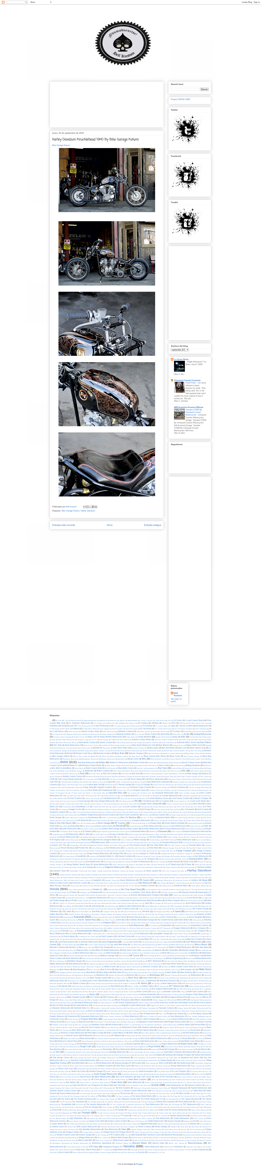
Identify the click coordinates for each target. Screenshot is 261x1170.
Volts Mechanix (188, 1132)
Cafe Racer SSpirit (190, 779)
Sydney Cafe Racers (72, 1088)
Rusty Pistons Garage (185, 1049)
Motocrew (130, 975)
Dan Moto (88, 809)
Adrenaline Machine (160, 731)
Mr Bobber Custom (78, 983)
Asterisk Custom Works (141, 739)
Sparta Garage (167, 1074)
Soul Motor (78, 1074)
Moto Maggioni (61, 972)
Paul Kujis (124, 1011)
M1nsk (189, 944)
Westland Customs (177, 1137)
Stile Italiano (71, 1082)
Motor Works (148, 978)
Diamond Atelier (163, 817)
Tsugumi (84, 1116)
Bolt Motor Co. (72, 765)
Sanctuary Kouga (128, 1055)
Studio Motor (116, 1082)
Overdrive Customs (100, 1008)
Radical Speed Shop (100, 1022)
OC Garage (122, 997)
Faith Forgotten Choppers (126, 837)
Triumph (85, 1112)
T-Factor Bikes (94, 1088)
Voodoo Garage (85, 1135)
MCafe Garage (149, 956)
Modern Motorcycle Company (91, 967)
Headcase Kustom (181, 880)
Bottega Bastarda (193, 765)
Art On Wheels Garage (100, 739)
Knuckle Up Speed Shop (79, 925)
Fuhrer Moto (142, 848)
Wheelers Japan (205, 1137)
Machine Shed (87, 947)
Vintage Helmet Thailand (91, 1132)
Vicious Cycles (63, 1129)
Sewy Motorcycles (118, 1060)
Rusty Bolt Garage (166, 1049)
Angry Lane (92, 737)
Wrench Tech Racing (176, 1143)
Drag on (144, 823)
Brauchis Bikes (177, 768)
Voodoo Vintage (100, 1135)
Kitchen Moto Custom (123, 923)
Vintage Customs (73, 1132)
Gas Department (68, 856)
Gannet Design (141, 851)
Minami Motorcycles (131, 964)
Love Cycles (134, 942)
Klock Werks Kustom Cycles (195, 923)
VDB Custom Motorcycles (86, 1127)
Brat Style (162, 768)
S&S (58, 1052)
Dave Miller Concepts (76, 812)
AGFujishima (188, 731)
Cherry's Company (177, 787)
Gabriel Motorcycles (79, 851)
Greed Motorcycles (101, 864)
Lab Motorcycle (142, 933)
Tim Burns (79, 1104)
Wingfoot (135, 1140)
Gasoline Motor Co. (107, 856)
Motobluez (100, 975)
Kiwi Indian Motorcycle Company (145, 923)
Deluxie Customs (159, 815)
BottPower (207, 765)
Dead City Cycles (181, 812)
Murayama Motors (203, 983)
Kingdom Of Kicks (94, 923)
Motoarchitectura (65, 975)
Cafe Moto (102, 779)
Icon (156, 892)
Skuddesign (93, 1069)
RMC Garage (133, 1038)
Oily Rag (193, 1000)
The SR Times (64, 1102)
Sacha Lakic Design (136, 1052)
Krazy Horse (99, 928)
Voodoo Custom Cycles (66, 1135)
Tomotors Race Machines (73, 1107)
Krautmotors (87, 928)
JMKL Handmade (176, 906)
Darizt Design (145, 809)
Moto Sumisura (186, 972)
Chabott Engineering (202, 784)
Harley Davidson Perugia (92, 877)
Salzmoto (69, 1055)
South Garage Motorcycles (105, 1074)
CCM (136, 784)
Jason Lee (138, 903)
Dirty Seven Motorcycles (66, 820)
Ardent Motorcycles (204, 737)
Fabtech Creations (97, 837)
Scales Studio (92, 1057)
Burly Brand (100, 776)
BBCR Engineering (87, 750)
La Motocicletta (96, 933)
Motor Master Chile (118, 978)
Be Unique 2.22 (102, 750)
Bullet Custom (164, 773)
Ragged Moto (115, 1022)
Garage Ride (118, 853)
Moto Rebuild (159, 972)
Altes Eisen (177, 734)
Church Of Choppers (57, 793)
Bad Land (126, 745)
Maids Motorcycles (111, 950)
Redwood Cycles (183, 1027)
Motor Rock (133, 978)
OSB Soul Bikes (190, 1005)
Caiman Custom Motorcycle (124, 782)
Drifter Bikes (63, 826)
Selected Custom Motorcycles (83, 1060)
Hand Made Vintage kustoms (98, 871)
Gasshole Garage (142, 856)
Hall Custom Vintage (187, 867)
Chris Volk (190, 790)
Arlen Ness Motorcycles (66, 739)
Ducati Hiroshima (135, 826)
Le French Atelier (68, 936)
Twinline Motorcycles (178, 1116)
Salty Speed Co (57, 1055)
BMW (64, 762)
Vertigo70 (174, 1127)
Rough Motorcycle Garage (105, 1046)
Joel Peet (68, 909)
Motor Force (82, 978)
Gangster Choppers (125, 851)
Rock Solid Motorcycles (144, 1041)
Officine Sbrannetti (141, 1000)
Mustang (53, 986)
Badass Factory (178, 745)
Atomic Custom (106, 742)
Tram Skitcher (150, 1110)
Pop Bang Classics (201, 1014)
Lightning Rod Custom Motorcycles (124, 939)
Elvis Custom (175, 831)
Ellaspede (162, 831)
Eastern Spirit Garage (110, 829)
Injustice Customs (138, 898)
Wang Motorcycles (189, 1135)
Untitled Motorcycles (155, 1121)
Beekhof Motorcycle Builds (152, 750)
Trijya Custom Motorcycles (200, 1110)
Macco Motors (201, 944)
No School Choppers (113, 991)
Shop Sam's (74, 1066)
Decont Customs (109, 815)
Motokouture (196, 975)
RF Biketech (116, 1035)
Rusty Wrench (201, 1049)
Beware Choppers (136, 753)
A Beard (75, 729)
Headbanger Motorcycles (163, 880)
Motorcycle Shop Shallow (200, 978)
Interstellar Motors (171, 898)
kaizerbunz (87, 914)
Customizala (67, 807)
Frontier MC (83, 848)
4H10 (173, 723)
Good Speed (108, 862)
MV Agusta (63, 986)
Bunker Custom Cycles (72, 776)
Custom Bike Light (80, 804)
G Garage (55, 851)
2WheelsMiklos (120, 723)
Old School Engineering (125, 1003)
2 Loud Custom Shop (194, 720)
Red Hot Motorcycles (111, 1027)
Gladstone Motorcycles (166, 859)
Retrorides (167, 1033)
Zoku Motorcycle (129, 1152)
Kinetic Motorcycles (78, 923)
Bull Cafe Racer (94, 773)
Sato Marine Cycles (61, 1057)
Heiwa (204, 880)
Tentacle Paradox (96, 1093)
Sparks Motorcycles (153, 1074)
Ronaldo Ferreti (57, 1046)
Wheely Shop (70, 1140)
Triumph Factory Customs (106, 1113)
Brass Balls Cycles (125, 768)
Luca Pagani (163, 942)
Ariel (53, 739)
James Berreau (89, 903)
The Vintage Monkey (95, 1102)
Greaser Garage (203, 862)
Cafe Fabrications (88, 779)
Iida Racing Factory (187, 892)
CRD (136, 801)
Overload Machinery (117, 1008)
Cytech (171, 807)
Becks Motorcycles (133, 750)
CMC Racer (74, 796)
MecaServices (102, 958)
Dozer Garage (104, 823)
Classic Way (101, 793)
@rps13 (122, 720)
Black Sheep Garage (191, 756)
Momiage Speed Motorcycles (129, 967)
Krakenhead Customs (200, 925)
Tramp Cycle (163, 1110)
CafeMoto (85, 782)
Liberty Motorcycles (92, 939)
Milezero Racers (104, 964)
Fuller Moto (153, 848)
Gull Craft (205, 864)
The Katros (65, 1099)
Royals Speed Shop (193, 1046)
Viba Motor (195, 1127)
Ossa (200, 1005)
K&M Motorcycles (191, 911)
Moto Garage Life (188, 969)
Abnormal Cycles (131, 729)
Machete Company (57, 947)
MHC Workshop (154, 961)
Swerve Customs (195, 1085)
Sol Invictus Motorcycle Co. (199, 1071)
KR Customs (153, 925)
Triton (74, 1113)
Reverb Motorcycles (191, 1033)
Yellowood (167, 1147)
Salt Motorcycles (205, 1052)
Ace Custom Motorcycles (163, 729)
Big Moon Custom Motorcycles (173, 753)
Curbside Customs (65, 804)
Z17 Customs (105, 1150)
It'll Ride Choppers (172, 900)
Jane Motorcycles (103, 903)
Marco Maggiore (55, 953)
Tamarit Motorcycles (199, 1088)
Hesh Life (119, 883)
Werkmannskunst (137, 1137)
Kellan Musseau (135, 917)
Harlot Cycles (189, 877)
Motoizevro (184, 975)
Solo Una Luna (55, 1074)
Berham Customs (104, 753)
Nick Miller (124, 989)
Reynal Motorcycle (102, 1035)
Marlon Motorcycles (152, 953)
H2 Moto (99, 867)
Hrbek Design (62, 892)
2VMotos (109, 723)
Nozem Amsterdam (148, 994)
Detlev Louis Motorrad (110, 817)
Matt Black (81, 956)
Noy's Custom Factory (130, 994)
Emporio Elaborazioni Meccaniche (197, 831)
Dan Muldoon (99, 809)
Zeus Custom (64, 1152)
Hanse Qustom (152, 871)
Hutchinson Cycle (124, 892)
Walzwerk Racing (171, 1135)
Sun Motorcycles (195, 1082)
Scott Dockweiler (139, 1057)
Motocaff (120, 975)
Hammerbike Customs (77, 871)
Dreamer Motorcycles (195, 823)
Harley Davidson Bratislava (90, 875)
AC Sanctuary (145, 729)
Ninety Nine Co (200, 989)
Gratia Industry (174, 862)
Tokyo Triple (204, 1104)
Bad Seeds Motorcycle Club (143, 745)
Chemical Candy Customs (187, 380)
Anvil (149, 737)
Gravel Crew (188, 862)
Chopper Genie (154, 790)
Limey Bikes (144, 939)
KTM (63, 931)
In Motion (124, 895)
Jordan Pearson (144, 909)
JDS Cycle (167, 903)
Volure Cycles (201, 1132)
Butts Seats (156, 776)
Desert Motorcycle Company (75, 817)
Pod (188, 1014)
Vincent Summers (196, 1129)
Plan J (161, 1014)
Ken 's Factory (167, 917)
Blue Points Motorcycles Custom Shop (191, 759)
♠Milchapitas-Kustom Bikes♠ (188, 407)
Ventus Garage (161, 1127)
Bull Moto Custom (149, 773)
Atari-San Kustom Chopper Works (167, 739)
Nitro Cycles (67, 991)
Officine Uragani (158, 1000)
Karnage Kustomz (164, 914)
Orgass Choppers (112, 1005)
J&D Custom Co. (62, 903)
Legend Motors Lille (161, 936)
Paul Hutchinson (113, 1011)
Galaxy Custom (94, 851)
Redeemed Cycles (129, 1027)
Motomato (71, 978)
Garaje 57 (173, 853)
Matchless (195, 953)
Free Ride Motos (157, 845)
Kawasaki (79, 917)
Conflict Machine (58, 798)
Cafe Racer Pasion (174, 779)
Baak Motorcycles (72, 745)
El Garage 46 (75, 831)
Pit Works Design (114, 1014)
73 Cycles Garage (120, 726)
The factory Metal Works (142, 1096)
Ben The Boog (196, 750)
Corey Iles (123, 798)
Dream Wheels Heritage (174, 823)
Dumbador (165, 826)
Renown (185, 1030)
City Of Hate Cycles (75, 793)
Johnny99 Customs (94, 909)
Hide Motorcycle (145, 883)
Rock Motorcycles (111, 1041)
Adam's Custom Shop (90, 731)
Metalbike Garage (74, 961)
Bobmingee (175, 762)
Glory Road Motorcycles (74, 862)
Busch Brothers (112, 776)
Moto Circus (93, 969)
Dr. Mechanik (134, 823)
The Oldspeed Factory (127, 1099)
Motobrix (111, 975)
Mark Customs (98, 953)
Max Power (123, 956)
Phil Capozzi (77, 1014)
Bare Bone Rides (120, 748)
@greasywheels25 (90, 720)
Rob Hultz (198, 1038)
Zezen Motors (77, 1152)
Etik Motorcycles (172, 834)
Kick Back (122, 920)
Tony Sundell (120, 1107)
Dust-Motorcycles (179, 826)
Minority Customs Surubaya (150, 964)
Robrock (99, 1041)
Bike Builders (206, 753)
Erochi (104, 834)
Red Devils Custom (71, 1027)
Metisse (111, 961)
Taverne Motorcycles (68, 1093)
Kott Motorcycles (136, 925)
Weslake (149, 1137)
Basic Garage (62, 750)
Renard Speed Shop (145, 1030)
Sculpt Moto (173, 1057)
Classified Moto (115, 793)
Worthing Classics (122, 1143)
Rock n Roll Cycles (125, 1041)
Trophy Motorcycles (178, 1113)
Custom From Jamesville (151, 804)
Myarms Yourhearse (93, 986)
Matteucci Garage (107, 956)
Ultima (100, 1118)
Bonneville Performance (148, 765)
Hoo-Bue (87, 889)
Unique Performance (137, 1121)
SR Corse (95, 1079)
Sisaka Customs (196, 1066)
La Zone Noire (181, 359)
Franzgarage (74, 845)
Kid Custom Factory (165, 920)
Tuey (141, 1116)
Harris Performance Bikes (59, 880)
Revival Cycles (72, 1035)
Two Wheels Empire (59, 1118)
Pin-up (87, 1014)
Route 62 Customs (124, 1046)
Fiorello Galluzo (155, 840)
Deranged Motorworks (201, 815)
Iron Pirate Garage (57, 900)
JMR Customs (190, 906)
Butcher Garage (126, 776)
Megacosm (151, 958)
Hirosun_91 (86, 886)
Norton (92, 994)
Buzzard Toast (168, 776)
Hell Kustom (178, 694)
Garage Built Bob (166, 851)
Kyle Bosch (146, 931)
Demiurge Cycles (175, 815)
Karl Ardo (151, 914)
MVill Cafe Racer (78, 986)
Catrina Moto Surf (94, 784)
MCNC (172, 956)
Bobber (102, 762)
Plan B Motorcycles (148, 1014)
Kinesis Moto (64, 923)
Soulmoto (88, 1074)
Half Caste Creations (170, 867)
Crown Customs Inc (180, 801)
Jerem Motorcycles (193, 903)
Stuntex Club (149, 1082)
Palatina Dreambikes (149, 1008)
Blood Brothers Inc (157, 759)
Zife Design (89, 1152)
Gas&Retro (81, 856)
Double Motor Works (193, 820)
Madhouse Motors (56, 950)
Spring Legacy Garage (79, 1079)
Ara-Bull (192, 737)
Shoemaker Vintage (202, 1063)
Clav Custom (132, 793)
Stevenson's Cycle (56, 1082)
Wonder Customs (205, 1140)
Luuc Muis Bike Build (118, 944)
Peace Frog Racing (149, 1011)
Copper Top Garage (92, 798)
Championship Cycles (72, 787)
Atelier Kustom (199, 739)
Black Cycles (174, 756)
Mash (164, 953)
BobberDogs (164, 762)
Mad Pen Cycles (139, 947)
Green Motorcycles (119, 864)
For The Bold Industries (132, 842)
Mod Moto (60, 967)
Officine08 (170, 1000)
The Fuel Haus (200, 1096)
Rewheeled (87, 1035)
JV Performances (133, 911)
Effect (200, 829)
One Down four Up (163, 1003)
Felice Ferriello (125, 840)
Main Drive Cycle (129, 950)
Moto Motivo (104, 972)
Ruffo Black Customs (93, 1049)
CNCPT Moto (85, 796)
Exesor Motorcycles (68, 837)
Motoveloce (194, 981)
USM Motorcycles (84, 1124)
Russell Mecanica (141, 1049)
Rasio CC (192, 1022)
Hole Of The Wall (131, 886)
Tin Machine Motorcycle (134, 1104)
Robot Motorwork (87, 1041)
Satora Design (78, 1057)
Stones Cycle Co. (85, 1082)
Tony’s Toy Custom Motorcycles (156, 1107)
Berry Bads (119, 753)
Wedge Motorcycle (86, 1137)
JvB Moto (146, 911)
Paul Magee (135, 1011)
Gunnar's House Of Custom (59, 867)
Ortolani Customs (176, 1005)
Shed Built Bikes (78, 1063)
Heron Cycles (108, 883)
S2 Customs (68, 1052)
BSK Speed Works (197, 771)
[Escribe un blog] (87, 506)
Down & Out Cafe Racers (61, 823)
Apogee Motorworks (162, 737)
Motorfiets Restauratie (137, 981)
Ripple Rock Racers (70, 1038)
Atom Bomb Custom (87, 742)
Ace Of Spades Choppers (183, 729)
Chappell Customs (104, 787)
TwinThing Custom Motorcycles (200, 1116)
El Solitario (87, 831)
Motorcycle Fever (163, 978)
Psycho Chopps (148, 1016)
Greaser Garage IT (56, 864)
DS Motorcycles (88, 826)
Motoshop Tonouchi (168, 981)
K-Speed (177, 911)
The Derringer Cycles (77, 1096)
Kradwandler (166, 925)
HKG (104, 886)
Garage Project (78, 853)
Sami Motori (115, 1055)
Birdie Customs (123, 756)
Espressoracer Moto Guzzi (154, 834)
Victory (73, 1129)
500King (182, 723)
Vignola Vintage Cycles (139, 1129)
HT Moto (73, 892)
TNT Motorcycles (190, 1104)
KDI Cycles (108, 917)
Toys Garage (91, 1110)
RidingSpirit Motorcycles (183, 1035)
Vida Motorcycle (111, 1129)
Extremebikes (83, 837)
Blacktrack (121, 759)
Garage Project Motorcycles (97, 853)
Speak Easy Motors (183, 1074)
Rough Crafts (86, 1046)
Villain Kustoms (156, 1129)
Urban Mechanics (205, 1121)
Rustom (154, 1049)
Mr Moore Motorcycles (96, 983)
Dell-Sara (145, 815)
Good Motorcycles (93, 862)
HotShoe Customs (175, 889)
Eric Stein (96, 834)
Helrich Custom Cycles (59, 883)
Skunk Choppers (106, 1069)
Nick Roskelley (144, 989)
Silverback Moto (149, 1066)
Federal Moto (86, 840)
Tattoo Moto (198, 1091)
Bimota (112, 756)
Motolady (62, 978)
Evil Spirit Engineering (188, 834)
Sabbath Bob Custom (83, 1052)
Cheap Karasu (121, 787)
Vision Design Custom (157, 1132)
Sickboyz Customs (105, 1066)
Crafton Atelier (55, 801)
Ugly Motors (91, 1118)
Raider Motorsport (129, 1022)
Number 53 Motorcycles (174, 994)
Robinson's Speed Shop (67, 1041)
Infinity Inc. (82, 898)
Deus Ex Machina (128, 817)
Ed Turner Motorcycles (172, 829)
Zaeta (133, 1150)
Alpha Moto (165, 734)
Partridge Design (66, 1011)
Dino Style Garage (181, 817)
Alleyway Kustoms (123, 734)
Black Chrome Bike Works (155, 756)
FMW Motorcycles (98, 842)
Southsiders (126, 1074)
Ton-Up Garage (91, 1107)
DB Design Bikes (120, 812)
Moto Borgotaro (79, 969)
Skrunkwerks (81, 1069)
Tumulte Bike (150, 1116)
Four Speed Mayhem (204, 842)
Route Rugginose (140, 1046)
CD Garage (145, 784)
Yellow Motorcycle (151, 1147)
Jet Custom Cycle (81, 906)
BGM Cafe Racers (153, 753)
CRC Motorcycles (125, 801)
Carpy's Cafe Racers (68, 784)
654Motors (54, 726)
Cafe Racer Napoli (134, 779)
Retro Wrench (157, 1033)
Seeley (65, 1060)
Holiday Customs (148, 886)
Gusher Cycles (77, 867)
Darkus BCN (174, 809)
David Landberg (106, 812)
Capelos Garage (178, 782)
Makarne (158, 950)
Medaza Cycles (124, 958)
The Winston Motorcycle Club (115, 1102)
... (51, 720)
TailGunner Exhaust (141, 1088)
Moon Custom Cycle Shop (182, 967)
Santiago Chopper (183, 1055)
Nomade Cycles (170, 991)
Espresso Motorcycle (135, 834)
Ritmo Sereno (85, 1038)
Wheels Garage (57, 1140)
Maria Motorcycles (82, 953)
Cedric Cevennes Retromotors (163, 784)
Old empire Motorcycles (83, 1003)
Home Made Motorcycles (200, 886)
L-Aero (175, 931)
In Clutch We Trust (111, 895)
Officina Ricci (194, 997)
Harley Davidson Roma (131, 877)
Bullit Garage (192, 773)
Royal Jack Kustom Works (174, 1046)
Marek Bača (68, 953)
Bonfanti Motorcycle (130, 765)
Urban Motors (57, 1124)
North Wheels (65, 994)
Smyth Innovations (146, 1071)
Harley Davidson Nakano (72, 877)
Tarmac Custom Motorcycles (135, 1091)
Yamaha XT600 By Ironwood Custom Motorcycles (194, 412)
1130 (169, 720)
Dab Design (62, 809)
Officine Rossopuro (122, 1000)
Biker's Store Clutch (80, 756)
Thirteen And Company (165, 1102)
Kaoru (142, 914)
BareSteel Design (138, 748)
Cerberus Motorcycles (184, 784)
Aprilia (174, 737)
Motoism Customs (171, 975)
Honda (54, 889)
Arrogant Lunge (83, 739)
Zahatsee (141, 1150)
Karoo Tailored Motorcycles (183, 914)
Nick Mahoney (113, 989)
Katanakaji (67, 917)
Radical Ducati (56, 1022)
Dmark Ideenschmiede (99, 820)
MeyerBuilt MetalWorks (137, 961)
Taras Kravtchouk (100, 1091)
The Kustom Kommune (83, 1099)
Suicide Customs (163, 1082)
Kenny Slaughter (195, 917)
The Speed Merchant (190, 1099)
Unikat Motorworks (181, 1118)
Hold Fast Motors (116, 886)
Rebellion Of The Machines (144, 1025)
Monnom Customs (150, 967)
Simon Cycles (163, 1066)
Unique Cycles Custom (117, 1121)
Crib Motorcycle (148, 801)
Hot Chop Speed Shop (131, 889)
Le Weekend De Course (86, 936)
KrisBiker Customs (112, 928)
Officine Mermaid (78, 1000)
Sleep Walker (170, 1069)
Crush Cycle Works (198, 801)
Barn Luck (182, 748)
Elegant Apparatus (102, 831)
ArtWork (114, 739)
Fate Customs (191, 837)
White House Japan (121, 1140)
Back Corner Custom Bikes (93, 745)
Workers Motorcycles (80, 1143)
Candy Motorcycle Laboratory (157, 782)
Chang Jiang (88, 787)
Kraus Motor (75, 928)
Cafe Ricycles (204, 779)
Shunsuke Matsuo (88, 1066)
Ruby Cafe (68, 1049)
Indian (166, 895)
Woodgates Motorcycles (60, 1143)
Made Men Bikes (201, 947)
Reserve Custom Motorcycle (72, 1033)
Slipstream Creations (184, 1069)
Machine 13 (74, 947)
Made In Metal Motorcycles (180, 947)
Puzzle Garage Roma (110, 1019)
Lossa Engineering (109, 942)
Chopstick (180, 790)
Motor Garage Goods (98, 978)
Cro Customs (163, 801)
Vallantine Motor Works (165, 1124)
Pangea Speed (182, 1008)
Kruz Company (199, 928)
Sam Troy (90, 1055)
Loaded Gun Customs (193, 939)
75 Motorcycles (134, 726)
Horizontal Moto (113, 889)
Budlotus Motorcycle (70, 773)
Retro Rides (145, 1033)
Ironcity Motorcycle (112, 900)
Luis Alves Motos (67, 944)
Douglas (206, 820)
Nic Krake (101, 989)
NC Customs (161, 986)
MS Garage (156, 983)
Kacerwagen (204, 911)
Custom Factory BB (130, 804)
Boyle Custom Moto (94, 768)
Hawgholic (97, 880)
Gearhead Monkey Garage (182, 856)
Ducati (119, 825)
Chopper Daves (139, 790)
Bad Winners (164, 745)
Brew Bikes (200, 768)
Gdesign (167, 856)
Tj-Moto (166, 1104)
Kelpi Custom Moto (152, 917)
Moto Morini (91, 972)
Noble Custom (129, 991)
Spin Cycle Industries (124, 1077)
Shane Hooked (198, 1060)
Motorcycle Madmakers (180, 978)
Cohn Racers (142, 796)
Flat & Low (199, 840)
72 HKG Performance (102, 726)
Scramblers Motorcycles (157, 1057)
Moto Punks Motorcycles (133, 972)
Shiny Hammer (151, 1063)
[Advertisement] (106, 104)
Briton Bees (117, 771)
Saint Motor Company (173, 1052)
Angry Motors (131, 737)
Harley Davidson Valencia (173, 877)
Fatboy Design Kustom (175, 837)
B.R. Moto (58, 745)
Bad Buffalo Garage (113, 745)
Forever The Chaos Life (151, 842)
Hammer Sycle (59, 871)
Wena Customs (102, 1137)
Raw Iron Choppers (82, 1025)
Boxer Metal (79, 768)
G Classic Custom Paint (203, 848)
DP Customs (120, 823)
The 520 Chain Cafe (166, 1093)
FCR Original (55, 840)
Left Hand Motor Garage (143, 936)
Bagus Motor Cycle (194, 745)
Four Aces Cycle (188, 842)
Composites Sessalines (190, 796)
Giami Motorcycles (112, 859)
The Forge (173, 1096)
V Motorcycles (118, 1124)
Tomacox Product (56, 1107)
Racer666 (195, 1019)
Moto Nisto (117, 972)
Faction (110, 837)
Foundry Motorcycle (170, 842)
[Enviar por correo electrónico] (84, 506)
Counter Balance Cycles (158, 798)
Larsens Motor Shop (180, 933)
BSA (184, 771)
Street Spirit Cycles (101, 1082)
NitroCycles (78, 991)
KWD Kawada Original (131, 931)
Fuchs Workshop (97, 848)
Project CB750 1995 (180, 99)
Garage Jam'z (65, 853)
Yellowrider (178, 1147)
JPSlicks (172, 909)
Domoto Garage (159, 820)
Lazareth (203, 933)
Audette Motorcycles (123, 742)
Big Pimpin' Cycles (193, 753)
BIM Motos (102, 756)
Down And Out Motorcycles (85, 823)
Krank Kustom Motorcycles (59, 928)
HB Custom (144, 880)
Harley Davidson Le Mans (155, 875)
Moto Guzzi (205, 969)
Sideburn (138, 1066)
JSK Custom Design (200, 909)
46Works (155, 723)
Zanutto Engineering (154, 1150)
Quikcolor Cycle (165, 1019)
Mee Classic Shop (138, 958)
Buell (82, 773)
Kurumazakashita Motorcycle (90, 931)
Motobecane (78, 975)
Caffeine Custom (98, 782)
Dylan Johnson (195, 826)
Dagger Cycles (75, 809)
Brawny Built (189, 768)
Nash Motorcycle (117, 986)
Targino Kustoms (115, 1091)
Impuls (100, 895)
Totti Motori (65, 1110)
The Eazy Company (122, 1096)
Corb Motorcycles (109, 798)
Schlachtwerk (124, 1057)
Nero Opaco (60, 989)
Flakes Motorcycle (184, 840)
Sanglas (158, 1055)
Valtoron (193, 1124)
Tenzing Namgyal (111, 1093)
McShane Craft (197, 956)
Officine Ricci (106, 1000)
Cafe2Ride (65, 782)
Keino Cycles (120, 917)
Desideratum (93, 817)
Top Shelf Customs (189, 1107)
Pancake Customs (166, 1008)
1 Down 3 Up (145, 720)
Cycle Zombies (131, 807)
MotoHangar (154, 975)
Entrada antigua (152, 525)
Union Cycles (198, 1118)
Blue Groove (171, 759)
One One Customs (203, 1003)
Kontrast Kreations (119, 925)
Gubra (197, 864)
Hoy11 (52, 892)
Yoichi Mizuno (198, 1147)
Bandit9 (96, 748)
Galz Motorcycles (109, 851)
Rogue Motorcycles (169, 1044)
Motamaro (53, 969)
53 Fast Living (203, 723)
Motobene (89, 975)
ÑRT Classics (108, 997)
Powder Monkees (57, 1016)
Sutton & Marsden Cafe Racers (137, 1085)
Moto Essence (147, 969)
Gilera (123, 859)
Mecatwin (113, 958)
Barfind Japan (152, 748)
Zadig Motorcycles (120, 1150)
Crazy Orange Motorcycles (104, 801)
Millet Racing (117, 964)
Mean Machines (72, 958)
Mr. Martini (142, 983)
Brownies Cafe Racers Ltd (169, 771)
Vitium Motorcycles (173, 1132)
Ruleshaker (108, 1049)
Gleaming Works (196, 859)
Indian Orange (198, 895)
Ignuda (173, 892)
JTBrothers (54, 911)
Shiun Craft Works (166, 1063)
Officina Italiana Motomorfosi (175, 997)
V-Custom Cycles (131, 1124)
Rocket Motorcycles (103, 1044)
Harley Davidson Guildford (111, 875)
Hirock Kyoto (74, 886)
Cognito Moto (129, 796)
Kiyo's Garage (164, 923)
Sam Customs (80, 1055)
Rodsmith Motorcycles (151, 1044)
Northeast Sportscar (79, 994)
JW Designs (158, 911)
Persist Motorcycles (63, 1014)
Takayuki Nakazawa (179, 1088)
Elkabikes (152, 831)
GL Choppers (149, 859)
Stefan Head (204, 1079)
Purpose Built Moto (89, 1019)
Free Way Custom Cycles (176, 845)
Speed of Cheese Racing (68, 1077)
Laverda (193, 933)
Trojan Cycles (164, 1113)
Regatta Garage (198, 1027)
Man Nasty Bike (171, 950)
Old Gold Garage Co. (105, 1003)
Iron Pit (71, 900)
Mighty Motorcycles (58, 964)
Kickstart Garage (147, 920)
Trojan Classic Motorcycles (147, 1113)
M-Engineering (150, 944)
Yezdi (188, 1147)
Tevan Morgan (139, 1093)
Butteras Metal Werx (142, 776)
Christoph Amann (203, 790)
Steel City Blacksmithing (160, 1079)
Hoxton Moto (204, 889)
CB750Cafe (109, 784)
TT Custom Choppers (110, 1116)
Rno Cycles (145, 1038)
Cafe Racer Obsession (154, 779)
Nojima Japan (156, 991)
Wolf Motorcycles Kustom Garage (185, 1140)
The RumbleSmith (172, 1099)
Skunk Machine (120, 1069)
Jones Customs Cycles (126, 909)
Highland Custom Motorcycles (179, 883)
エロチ (160, 1152)
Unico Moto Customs (144, 1118)
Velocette (104, 1127)
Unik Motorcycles (163, 1118)
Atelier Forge (186, 739)
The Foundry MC (186, 1096)
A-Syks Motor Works (90, 729)
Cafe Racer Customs (116, 779)
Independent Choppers (150, 895)
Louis (124, 942)
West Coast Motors (161, 1137)
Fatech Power (204, 837)
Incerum (134, 895)
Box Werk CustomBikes (61, 768)
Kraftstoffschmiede (181, 925)
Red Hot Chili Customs (91, 1027)
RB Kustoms (113, 1025)
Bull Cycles (125, 773)
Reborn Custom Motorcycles (166, 1025)
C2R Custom (204, 776)
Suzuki (155, 1085)
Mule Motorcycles (170, 983)
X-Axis (68, 1147)
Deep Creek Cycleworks (129, 815)
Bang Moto (106, 748)
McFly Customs (162, 956)
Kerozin (73, 920)
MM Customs (197, 964)
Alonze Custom (151, 734)
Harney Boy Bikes (203, 877)
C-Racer (179, 776)
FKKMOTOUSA (168, 840)
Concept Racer (206, 796)
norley (182, 991)
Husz (104, 892)
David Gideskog (92, 812)
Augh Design (137, 742)
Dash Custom (203, 809)
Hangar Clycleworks (136, 871)
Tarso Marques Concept (160, 1091)
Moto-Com (53, 975)
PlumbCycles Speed (174, 1014)
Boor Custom (164, 765)
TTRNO (134, 1116)
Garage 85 (153, 851)
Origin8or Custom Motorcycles (133, 1005)
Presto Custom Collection (113, 1016)
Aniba (141, 737)
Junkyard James (109, 911)
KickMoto (133, 920)
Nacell (105, 986)
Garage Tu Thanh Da (149, 853)
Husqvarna (94, 892)
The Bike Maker (195, 1093)
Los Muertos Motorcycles (88, 942)
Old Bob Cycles (66, 1003)
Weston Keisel (192, 1137)
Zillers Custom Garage (103, 1152)
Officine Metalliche (93, 1000)
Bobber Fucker (139, 762)
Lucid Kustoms (177, 942)
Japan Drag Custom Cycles (121, 903)
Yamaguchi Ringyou (111, 1147)
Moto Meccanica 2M (76, 972)
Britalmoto (89, 771)
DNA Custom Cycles (117, 820)
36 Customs (143, 723)
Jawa (147, 903)
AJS (209, 731)
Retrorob (177, 1033)
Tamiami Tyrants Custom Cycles (63, 1091)
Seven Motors (105, 1060)
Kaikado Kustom (74, 914)
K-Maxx (167, 911)
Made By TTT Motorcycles (157, 947)
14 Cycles (178, 720)
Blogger (139, 1164)
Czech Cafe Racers (183, 807)
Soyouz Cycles (138, 1074)
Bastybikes (73, 750)
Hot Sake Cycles (160, 889)
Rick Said (141, 1035)
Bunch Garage (55, 776)
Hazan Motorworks (127, 880)
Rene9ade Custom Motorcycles (168, 1030)
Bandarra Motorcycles (82, 748)
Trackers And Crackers (135, 1110)
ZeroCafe (53, 1152)
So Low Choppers (179, 1071)
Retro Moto (133, 1033)
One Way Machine (80, 1005)
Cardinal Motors (192, 782)
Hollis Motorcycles (164, 886)
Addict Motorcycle (108, 731)
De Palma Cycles (166, 812)
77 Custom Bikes (162, 726)
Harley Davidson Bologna (69, 875)
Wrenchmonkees (195, 1143)
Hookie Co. (98, 889)
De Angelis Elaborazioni (149, 812)
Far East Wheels (156, 837)
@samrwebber (133, 720)
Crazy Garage (84, 801)
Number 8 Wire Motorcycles (196, 994)
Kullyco (71, 931)
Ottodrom (208, 1005)
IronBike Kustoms (97, 900)
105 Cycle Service (158, 720)
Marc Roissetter (203, 950)
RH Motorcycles (130, 1035)
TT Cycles (125, 1116)
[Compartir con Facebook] (93, 506)
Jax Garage (157, 903)
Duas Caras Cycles (104, 826)
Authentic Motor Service (187, 742)
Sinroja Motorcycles (179, 1066)
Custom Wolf (196, 804)
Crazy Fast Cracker (69, 801)
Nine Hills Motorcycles (184, 989)
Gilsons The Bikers (134, 859)
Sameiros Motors (102, 1055)
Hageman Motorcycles (115, 867)
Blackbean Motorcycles (71, 759)
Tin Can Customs (116, 1104)
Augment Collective (152, 742)
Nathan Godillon (133, 986)
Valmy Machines (181, 1124)
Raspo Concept (204, 1022)
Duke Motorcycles (151, 826)
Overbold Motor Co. (82, 1008)
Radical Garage (70, 1022)
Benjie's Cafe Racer (84, 753)
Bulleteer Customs (177, 773)
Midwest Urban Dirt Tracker (199, 961)
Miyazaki (187, 964)
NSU (161, 994)
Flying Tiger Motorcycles (66, 842)
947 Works (65, 729)
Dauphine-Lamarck (58, 812)
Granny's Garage (159, 862)
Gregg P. (132, 864)
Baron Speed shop (197, 748)
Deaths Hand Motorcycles (68, 815)
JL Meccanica (162, 906)
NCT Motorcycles (176, 986)
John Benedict (79, 909)
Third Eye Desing (147, 1102)
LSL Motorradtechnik (149, 942)
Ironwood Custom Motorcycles (134, 900)
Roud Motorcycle (71, 1046)
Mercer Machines (58, 961)
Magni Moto (69, 950)
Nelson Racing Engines (197, 986)
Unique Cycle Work (97, 1121)
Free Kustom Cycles (137, 845)
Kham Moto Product (108, 920)
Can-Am (140, 782)
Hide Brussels (130, 883)
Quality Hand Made (127, 1019)
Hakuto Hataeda (154, 867)
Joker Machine (109, 909)
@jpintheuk (103, 720)
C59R (52, 779)
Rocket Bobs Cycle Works (189, 1041)
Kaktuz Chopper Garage (103, 914)
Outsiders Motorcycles (61, 1008)
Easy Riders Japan (130, 829)
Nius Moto (88, 991)
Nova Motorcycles (113, 994)
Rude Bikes (79, 1049)
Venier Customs (144, 1127)
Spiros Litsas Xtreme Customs (187, 1077)
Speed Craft (199, 1074)
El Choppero (63, 831)
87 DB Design (54, 729)
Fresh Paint (191, 383)
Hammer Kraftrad (204, 867)
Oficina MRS (182, 1000)
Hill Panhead (196, 883)
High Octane (161, 883)
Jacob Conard (76, 903)
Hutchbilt (112, 892)
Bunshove (89, 776)
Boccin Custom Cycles (191, 762)
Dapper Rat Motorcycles (128, 809)
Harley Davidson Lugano (195, 875)
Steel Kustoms (177, 1079)
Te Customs (84, 1093)
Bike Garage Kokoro (61, 145)
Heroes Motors (96, 883)
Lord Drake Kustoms (66, 942)
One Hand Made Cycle (183, 1003)
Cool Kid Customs (74, 798)
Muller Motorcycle (188, 983)
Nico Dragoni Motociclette (162, 989)
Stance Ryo (107, 1079)
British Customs (103, 771)
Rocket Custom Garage (66, 1044)
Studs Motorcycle (134, 1082)
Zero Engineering (201, 1150)
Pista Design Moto (98, 1014)
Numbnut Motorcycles (57, 997)
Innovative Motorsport (154, 898)
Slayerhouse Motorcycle (137, 1069)
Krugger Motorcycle (182, 928)
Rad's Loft (205, 1019)
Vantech (70, 1127)
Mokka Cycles (110, 967)
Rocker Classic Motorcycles (167, 1041)
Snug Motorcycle (163, 1071)
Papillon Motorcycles (198, 1008)
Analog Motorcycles (202, 734)
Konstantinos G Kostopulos (100, 925)
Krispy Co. (125, 928)
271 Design (98, 723)
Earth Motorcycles (69, 829)
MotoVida (53, 983)
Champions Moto (56, 787)
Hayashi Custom (111, 880)
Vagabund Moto (146, 1124)
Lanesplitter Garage (161, 933)
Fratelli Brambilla (87, 845)
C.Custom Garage (191, 776)
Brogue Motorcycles (132, 771)
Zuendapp (151, 1152)
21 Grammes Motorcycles (79, 723)
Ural (194, 1121)
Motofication (142, 975)
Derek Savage (56, 817)
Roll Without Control (204, 1044)
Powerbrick (72, 1016)
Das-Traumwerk (187, 809)
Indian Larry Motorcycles (181, 895)
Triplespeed (65, 1113)
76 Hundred (147, 726)
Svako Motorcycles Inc (175, 1085)
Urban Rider (70, 1124)
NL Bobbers (99, 991)
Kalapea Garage (121, 914)
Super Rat (76, 1085)
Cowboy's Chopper (200, 798)
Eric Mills (86, 834)
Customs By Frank (99, 807)
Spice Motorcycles (102, 1077)
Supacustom (65, 1085)
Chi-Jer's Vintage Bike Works (199, 787)
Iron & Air (183, 898)
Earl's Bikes (54, 829)
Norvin (102, 994)
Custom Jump (171, 804)
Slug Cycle (64, 1071)
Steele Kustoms (191, 1079)
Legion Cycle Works (178, 936)
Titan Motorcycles (152, 1104)
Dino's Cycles (195, 817)
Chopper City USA (123, 790)
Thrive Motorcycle (185, 1102)
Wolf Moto (166, 1140)
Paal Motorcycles (133, 1008)
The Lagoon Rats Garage (105, 1099)
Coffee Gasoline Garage (112, 796)
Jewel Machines (110, 906)
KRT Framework (165, 928)
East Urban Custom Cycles (89, 829)
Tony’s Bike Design (135, 1107)
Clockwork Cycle (145, 793)
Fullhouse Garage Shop (170, 848)
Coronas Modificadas (137, 798)
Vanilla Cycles (58, 1127)
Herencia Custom (80, 883)
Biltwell (93, 756)
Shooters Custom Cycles (58, 1066)
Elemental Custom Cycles (120, 831)
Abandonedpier (117, 729)
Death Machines (195, 812)
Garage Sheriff (132, 853)
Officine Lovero (64, 1000)
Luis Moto (80, 944)
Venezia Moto (115, 1127)
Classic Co (89, 793)
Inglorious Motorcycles (98, 898)
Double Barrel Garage (175, 820)
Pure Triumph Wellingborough (198, 1016)
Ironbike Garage (82, 900)
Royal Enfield (154, 1046)
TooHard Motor (175, 1107)
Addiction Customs (125, 731)
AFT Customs (175, 731)
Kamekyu (134, 914)
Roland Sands (187, 1044)
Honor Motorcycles (75, 889)
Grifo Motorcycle (159, 864)
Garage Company (184, 851)
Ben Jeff (185, 750)
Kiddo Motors (183, 920)
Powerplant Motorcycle (89, 1016)
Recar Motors (184, 1025)
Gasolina (93, 856)
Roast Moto (187, 1038)
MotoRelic (121, 981)
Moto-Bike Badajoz (202, 972)
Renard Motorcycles (126, 1030)
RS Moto (206, 1046)
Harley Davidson (88, 511)
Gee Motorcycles (201, 856)
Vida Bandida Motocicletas (90, 1129)
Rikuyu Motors (200, 1035)
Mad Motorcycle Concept (122, 947)
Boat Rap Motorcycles (87, 762)
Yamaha (129, 1146)
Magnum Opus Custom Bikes (88, 950)
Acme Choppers (200, 729)
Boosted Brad (178, 765)
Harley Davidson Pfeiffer (111, 877)
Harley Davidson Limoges (175, 875)
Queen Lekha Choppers (146, 1019)
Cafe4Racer (75, 782)
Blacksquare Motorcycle (90, 759)
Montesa (165, 967)
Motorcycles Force (89, 981)
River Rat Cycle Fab (119, 1038)
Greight (140, 864)
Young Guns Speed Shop (85, 1150)
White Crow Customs (103, 1140)
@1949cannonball (74, 720)
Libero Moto (69, 939)
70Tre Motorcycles (83, 726)
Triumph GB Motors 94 (126, 1113)
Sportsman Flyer (62, 1079)
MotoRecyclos (108, 981)
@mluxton (113, 720)
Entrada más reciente (63, 525)
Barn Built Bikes (168, 748)
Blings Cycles (133, 759)
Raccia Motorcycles (181, 1019)
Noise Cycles (142, 991)
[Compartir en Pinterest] (95, 506)
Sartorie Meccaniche (202, 1055)
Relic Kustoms (64, 1030)
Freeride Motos (195, 845)
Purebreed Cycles (57, 1019)
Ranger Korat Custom (177, 1022)
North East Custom (195, 991)
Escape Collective (117, 834)
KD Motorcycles (96, 917)
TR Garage (119, 1110)
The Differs (91, 1096)
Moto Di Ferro (106, 969)
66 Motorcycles (68, 726)
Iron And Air (193, 898)
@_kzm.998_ (60, 720)
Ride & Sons (167, 1035)
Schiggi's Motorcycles (107, 1057)
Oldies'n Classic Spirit (145, 1003)
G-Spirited (66, 851)
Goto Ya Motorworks (142, 862)
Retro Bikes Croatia (95, 1033)
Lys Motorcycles (136, 944)
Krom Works (136, 928)
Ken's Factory (181, 917)
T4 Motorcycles (107, 1088)
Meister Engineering (174, 958)
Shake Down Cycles (183, 1060)
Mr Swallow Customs (128, 983)
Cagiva (109, 782)
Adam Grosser (73, 731)
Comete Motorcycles (170, 796)
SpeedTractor (85, 1077)
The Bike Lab (181, 1093)
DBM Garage (133, 812)
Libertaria (79, 939)
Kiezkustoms (197, 920)
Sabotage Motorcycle (117, 1052)
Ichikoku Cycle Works (142, 892)
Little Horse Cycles (175, 939)
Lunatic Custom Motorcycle (97, 944)
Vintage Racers (109, 1132)
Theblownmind (133, 1102)
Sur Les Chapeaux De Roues (96, 1085)
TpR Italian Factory (105, 1110)
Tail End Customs (123, 1088)
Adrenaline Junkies (143, 731)
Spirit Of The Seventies (164, 1077)
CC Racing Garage (123, 784)
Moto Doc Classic (122, 969)
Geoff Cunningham (73, 859)
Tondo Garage (107, 1107)
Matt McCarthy (92, 956)
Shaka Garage (166, 1060)
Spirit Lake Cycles (143, 1077)
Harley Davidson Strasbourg (151, 877)
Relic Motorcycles (79, 1030)
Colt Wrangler (154, 796)
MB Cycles (134, 955)
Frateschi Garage (103, 845)
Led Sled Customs (105, 936)
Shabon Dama (133, 1060)
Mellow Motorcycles (203, 958)
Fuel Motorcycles (113, 848)
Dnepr (129, 820)
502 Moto (191, 723)
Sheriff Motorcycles (103, 1063)
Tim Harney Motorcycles (96, 1104)
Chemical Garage (161, 787)
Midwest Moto (182, 961)
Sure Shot (117, 1085)
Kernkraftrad (63, 920)
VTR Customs (114, 1135)
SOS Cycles (67, 1074)
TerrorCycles (125, 1093)
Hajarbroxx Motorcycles (137, 867)
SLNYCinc (198, 1069)
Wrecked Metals (139, 1143)
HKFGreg (97, 886)
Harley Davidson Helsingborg (133, 875)
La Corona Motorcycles (78, 933)
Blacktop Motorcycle (108, 759)
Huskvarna (83, 892)
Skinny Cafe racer (65, 1069)
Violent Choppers (140, 1132)
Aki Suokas (56, 734)
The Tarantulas (78, 1102)
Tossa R (55, 1110)
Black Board (136, 756)
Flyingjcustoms (83, 842)
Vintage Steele (125, 1132)
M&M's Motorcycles (177, 944)
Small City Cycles (78, 1071)
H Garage (89, 867)
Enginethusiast (58, 834)
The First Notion (161, 1096)
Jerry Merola (67, 906)
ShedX (90, 1063)
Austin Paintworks (167, 742)
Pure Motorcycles (177, 1016)
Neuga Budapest (74, 989)
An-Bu (186, 734)
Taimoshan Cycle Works (159, 1088)
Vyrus (127, 1135)
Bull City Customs (110, 773)
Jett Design (96, 906)
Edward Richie (190, 829)
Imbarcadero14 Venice (66, 895)
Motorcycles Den (73, 981)
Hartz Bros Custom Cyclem (80, 880)
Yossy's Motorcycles (65, 1150)
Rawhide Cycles (98, 1025)
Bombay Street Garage (113, 765)
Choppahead (106, 790)
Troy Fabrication (194, 1113)
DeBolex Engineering (89, 815)
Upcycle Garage (174, 1121)
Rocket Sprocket (118, 1044)
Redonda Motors (168, 1027)
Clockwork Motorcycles (164, 793)
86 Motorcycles (202, 726)
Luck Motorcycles (193, 942)
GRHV (148, 864)
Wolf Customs (156, 1140)
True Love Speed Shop (70, 1116)
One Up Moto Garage (61, 1005)
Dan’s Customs (112, 809)
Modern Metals (72, 967)
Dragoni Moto (155, 823)
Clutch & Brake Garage (187, 793)
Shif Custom (136, 1063)
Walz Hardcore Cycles (152, 1135)
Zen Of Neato (186, 1150)
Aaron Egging (104, 729)
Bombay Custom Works (91, 765)
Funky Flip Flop (186, 848)
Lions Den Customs (159, 939)
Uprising (187, 1121)
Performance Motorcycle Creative (183, 1011)
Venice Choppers (129, 1127)
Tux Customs (162, 1116)
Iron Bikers (205, 898)
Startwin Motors (119, 1079)
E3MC (206, 826)
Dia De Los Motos (147, 817)
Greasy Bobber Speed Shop (78, 864)
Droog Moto (75, 826)
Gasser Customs (125, 856)
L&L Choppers (200, 931)
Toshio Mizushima (205, 1107)
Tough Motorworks (78, 1110)
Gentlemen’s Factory (57, 859)
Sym (84, 1088)
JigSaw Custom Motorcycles (130, 906)
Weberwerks (72, 1137)
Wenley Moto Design (119, 1137)
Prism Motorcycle (131, 1016)
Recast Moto (200, 1025)
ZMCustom (117, 1152)
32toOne (131, 723)
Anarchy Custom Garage (62, 737)
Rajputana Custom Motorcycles (151, 1022)
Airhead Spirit (200, 731)
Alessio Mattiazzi (107, 734)
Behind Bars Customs (171, 750)
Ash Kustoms (124, 739)
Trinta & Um (54, 1113)
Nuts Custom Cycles (76, 997)
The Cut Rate (62, 1096)
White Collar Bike (85, 1140)
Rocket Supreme (133, 1044)
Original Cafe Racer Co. (158, 1005)
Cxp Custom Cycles (115, 807)
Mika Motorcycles (76, 964)
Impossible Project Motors (86, 895)
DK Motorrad (82, 820)
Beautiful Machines (117, 750)
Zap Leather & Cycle (171, 1150)
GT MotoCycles (174, 864)
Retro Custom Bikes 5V (116, 1033)
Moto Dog (136, 969)
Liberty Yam (106, 939)
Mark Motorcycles (125, 953)
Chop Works (93, 790)
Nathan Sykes (148, 986)
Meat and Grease (88, 958)
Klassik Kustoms (177, 923)
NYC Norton (95, 997)
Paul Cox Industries (96, 1011)
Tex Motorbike (151, 1093)
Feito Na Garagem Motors (106, 840)
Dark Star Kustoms (160, 809)
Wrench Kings (158, 1143)
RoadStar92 (175, 1038)
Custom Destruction (113, 804)
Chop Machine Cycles (77, 790)
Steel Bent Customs (137, 1079)
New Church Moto (89, 989)
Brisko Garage (77, 771)
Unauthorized (110, 1118)
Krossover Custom (150, 928)
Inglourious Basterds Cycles (119, 898)
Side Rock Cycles (123, 1066)
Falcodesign (142, 837)
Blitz (144, 759)
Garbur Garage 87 (186, 853)
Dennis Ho (187, 815)
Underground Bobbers (126, 1118)
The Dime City (104, 1096)
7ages (173, 726)
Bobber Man (152, 762)
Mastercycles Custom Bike (179, 953)
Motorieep (152, 981)
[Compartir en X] (90, 506)
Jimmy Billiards (150, 906)
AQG (183, 737)
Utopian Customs (98, 1124)
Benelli (70, 753)
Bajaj (207, 745)
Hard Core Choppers (169, 871)
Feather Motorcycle (71, 840)
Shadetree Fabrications (149, 1060)
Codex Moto (96, 796)
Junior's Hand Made (81, 911)
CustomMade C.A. (81, 807)
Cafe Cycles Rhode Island (68, 779)
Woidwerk (145, 1140)
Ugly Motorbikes (76, 1118)
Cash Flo (81, 784)
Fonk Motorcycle (115, 842)
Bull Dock (136, 773)
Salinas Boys (191, 1052)
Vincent (183, 1129)
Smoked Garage (96, 1071)
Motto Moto (63, 983)
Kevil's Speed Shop (87, 920)
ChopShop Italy (168, 790)
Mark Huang (111, 953)
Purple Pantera (73, 1019)
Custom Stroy (183, 804)
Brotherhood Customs (149, 771)
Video (123, 1129)
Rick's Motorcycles (154, 1035)
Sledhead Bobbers (155, 1069)
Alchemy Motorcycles (91, 734)
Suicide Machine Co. (179, 1082)
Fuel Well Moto (129, 848)
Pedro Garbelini (164, 1011)
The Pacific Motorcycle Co (151, 1099)
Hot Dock (148, 889)
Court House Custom (180, 798)
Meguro (160, 958)
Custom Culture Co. (97, 804)
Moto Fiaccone (172, 969)
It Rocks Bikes (156, 900)
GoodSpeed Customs (123, 862)
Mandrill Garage (188, 950)
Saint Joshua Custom (153, 1052)
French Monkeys (67, 848)
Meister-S (189, 958)
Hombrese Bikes (181, 886)
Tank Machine (86, 1091)
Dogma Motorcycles (142, 820)
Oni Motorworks (98, 1005)
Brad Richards (110, 768)
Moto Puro (148, 972)
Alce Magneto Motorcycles (72, 734)
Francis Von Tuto (59, 845)
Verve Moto (184, 1127)
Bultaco (205, 773)
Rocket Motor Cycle (85, 1044)
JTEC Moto (66, 911)
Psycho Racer (162, 1016)
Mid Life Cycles (169, 961)
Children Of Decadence (58, 790)
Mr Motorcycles (112, 983)
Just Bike (121, 911)
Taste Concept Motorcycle (181, 1091)
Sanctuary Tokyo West (145, 1055)
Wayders (62, 1137)
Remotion (113, 1030)
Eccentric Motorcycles (150, 829)
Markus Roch (138, 953)
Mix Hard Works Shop (172, 964)
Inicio (110, 525)
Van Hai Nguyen (205, 1124)
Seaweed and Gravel (190, 1057)
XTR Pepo (93, 1147)
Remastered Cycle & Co (98, 1030)
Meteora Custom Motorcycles (95, 961)
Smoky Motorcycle (129, 1071)
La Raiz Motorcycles (112, 933)
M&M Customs (163, 944)
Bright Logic (64, 771)
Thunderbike (66, 1104)
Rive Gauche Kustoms (102, 1038)
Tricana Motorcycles (179, 1110)
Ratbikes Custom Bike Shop (62, 1025)
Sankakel (169, 1055)
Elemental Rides (139, 831)
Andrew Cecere (79, 737)
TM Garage (176, 1104)
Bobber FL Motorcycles (119, 762)
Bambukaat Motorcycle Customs (61, 748)
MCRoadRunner (182, 956)
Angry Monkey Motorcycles (111, 737)
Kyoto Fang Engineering (161, 931)
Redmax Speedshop (150, 1027)
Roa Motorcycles (160, 1038)
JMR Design (202, 906)
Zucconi (141, 1152)
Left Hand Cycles (124, 936)
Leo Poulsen (201, 936)
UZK (108, 1124)
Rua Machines (56, 1049)
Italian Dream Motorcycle (192, 900)
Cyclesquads (145, 807)
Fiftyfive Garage (139, 840)
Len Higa (191, 936)
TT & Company (95, 1116)
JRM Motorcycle (183, 909)
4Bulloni (165, 723)
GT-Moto (187, 864)
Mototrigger (183, 981)
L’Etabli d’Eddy (185, 931)
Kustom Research (113, 931)
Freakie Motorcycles (119, 845)
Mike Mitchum (91, 964)
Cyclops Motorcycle (159, 807)
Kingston (107, 922)
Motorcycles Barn (57, 981)
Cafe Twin (54, 782)
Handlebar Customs (119, 871)
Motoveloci (205, 981)
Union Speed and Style (77, 1121)
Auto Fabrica (205, 742)
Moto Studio (172, 972)
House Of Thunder (190, 889)
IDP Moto (164, 892)
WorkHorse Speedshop (101, 1143)
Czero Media (197, 807)
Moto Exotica (160, 969)
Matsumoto (71, 956)
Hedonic (194, 880)
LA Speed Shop (127, 933)
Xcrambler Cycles (80, 1147)
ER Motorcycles (72, 834)
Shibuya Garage (121, 1063)
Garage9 (164, 853)
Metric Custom (121, 961)
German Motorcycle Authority (93, 859)
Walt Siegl (135, 1135)
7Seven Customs (186, 726)
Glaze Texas (181, 859)
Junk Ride (96, 911)
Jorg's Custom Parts (160, 909)
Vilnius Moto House (171, 1129)
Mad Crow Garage (102, 947)
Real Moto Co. (127, 1025)
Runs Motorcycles (123, 1049)
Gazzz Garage (156, 856)
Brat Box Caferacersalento (146, 768)
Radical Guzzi (84, 1022)
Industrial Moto (70, 898)
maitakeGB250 (146, 950)
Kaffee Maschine (57, 914)
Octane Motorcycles (135, 997)
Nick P (133, 989)
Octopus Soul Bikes (153, 997)
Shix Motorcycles (184, 1063)
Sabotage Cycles (100, 1052)
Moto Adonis (65, 969)
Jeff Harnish (178, 903)
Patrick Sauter (80, 1011)
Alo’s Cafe (138, 734)
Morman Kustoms (203, 967)
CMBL (65, 796)
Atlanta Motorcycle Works (67, 742)
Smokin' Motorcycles (113, 1071)
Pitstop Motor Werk (130, 1014)
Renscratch (195, 1030)
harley (182, 871)
